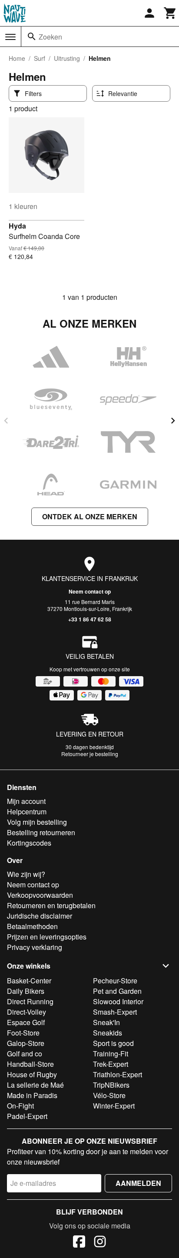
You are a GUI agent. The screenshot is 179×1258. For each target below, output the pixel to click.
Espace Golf (26, 1022)
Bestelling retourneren (41, 832)
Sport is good (113, 1043)
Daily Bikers (25, 991)
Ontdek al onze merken (89, 516)
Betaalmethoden (32, 926)
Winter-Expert (114, 1106)
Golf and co (24, 1054)
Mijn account (26, 801)
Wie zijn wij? (26, 874)
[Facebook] (79, 1243)
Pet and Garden (117, 991)
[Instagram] (100, 1243)
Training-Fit (110, 1054)
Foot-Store (23, 1033)
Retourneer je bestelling (89, 753)
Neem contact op (90, 591)
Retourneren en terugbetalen (51, 905)
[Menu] (10, 37)
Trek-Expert (110, 1064)
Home (17, 58)
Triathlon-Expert (117, 1074)
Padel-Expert (27, 1116)
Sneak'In (106, 1022)
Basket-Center (29, 981)
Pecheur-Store (115, 981)
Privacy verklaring (34, 947)
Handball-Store (30, 1064)
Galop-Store (25, 1043)
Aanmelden (138, 1183)
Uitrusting (67, 58)
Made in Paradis (32, 1095)
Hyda (17, 226)
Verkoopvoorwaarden (40, 895)
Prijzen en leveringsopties (46, 937)
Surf (39, 58)
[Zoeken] (32, 36)
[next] (173, 421)
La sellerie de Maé (35, 1085)
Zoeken (50, 37)
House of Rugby (32, 1074)
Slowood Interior (118, 1001)
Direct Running (30, 1001)
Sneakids (107, 1033)
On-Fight (20, 1106)
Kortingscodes (29, 843)
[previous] (6, 421)
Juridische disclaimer (39, 916)
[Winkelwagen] (170, 13)
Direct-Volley (26, 1012)
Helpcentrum (26, 812)
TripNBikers (111, 1085)
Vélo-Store (109, 1095)
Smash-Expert (115, 1012)
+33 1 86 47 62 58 (89, 619)
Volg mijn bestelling (37, 822)
